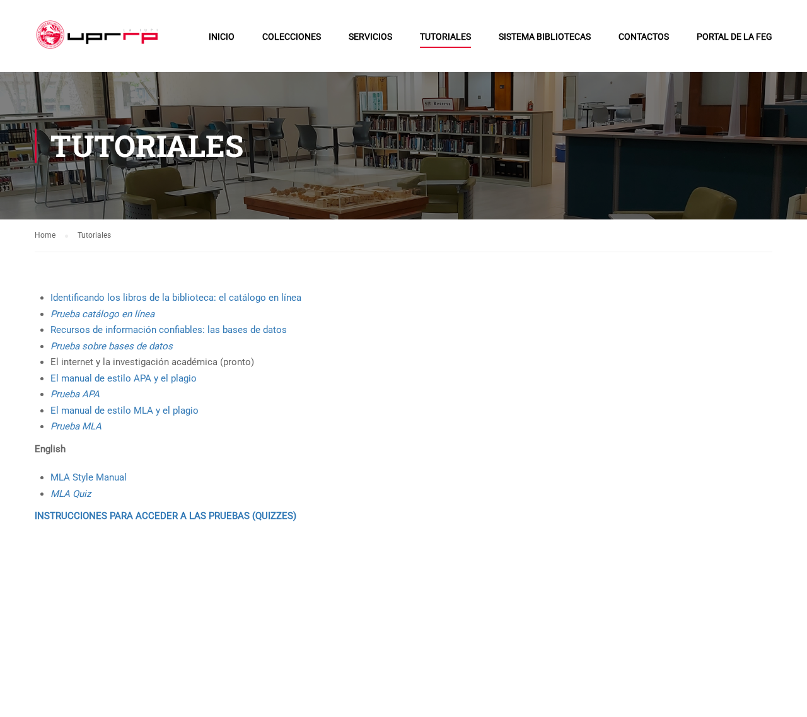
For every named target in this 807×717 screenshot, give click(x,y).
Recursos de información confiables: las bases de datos (168, 329)
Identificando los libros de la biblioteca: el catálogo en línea (175, 297)
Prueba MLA (76, 426)
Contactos (643, 37)
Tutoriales (445, 37)
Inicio (222, 37)
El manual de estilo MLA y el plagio (124, 410)
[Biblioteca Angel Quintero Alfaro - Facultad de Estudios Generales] (99, 42)
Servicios (370, 37)
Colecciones (291, 37)
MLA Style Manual (88, 477)
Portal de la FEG (734, 37)
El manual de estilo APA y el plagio (123, 378)
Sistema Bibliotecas (545, 37)
